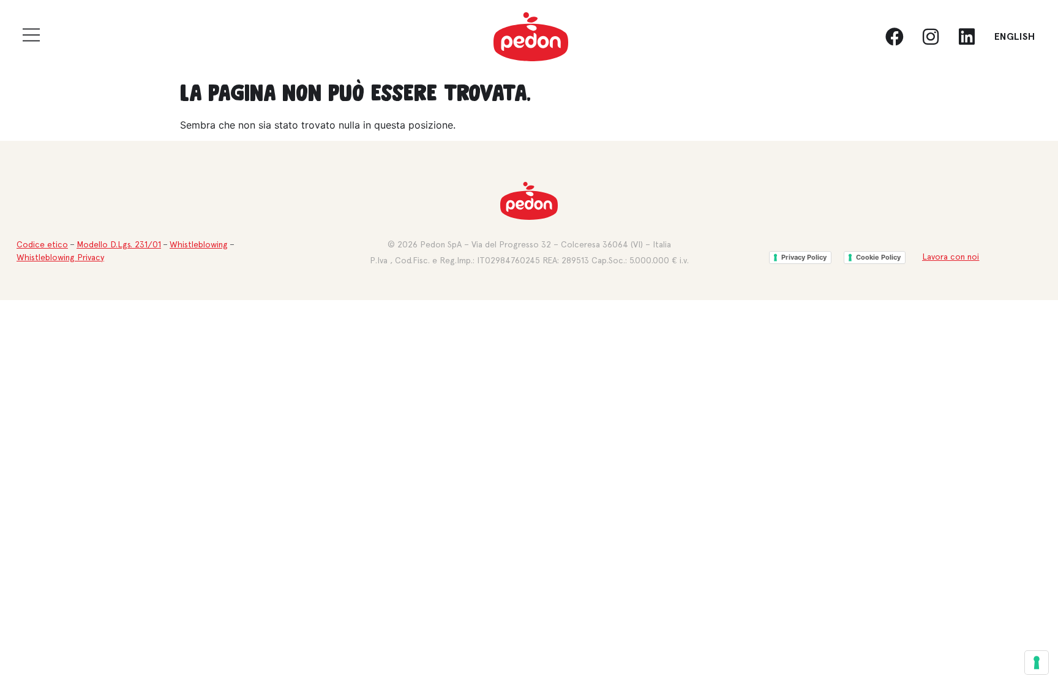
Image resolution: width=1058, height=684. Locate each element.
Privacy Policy (804, 257)
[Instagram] (930, 36)
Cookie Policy (878, 257)
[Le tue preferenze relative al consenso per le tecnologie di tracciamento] (1036, 662)
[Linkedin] (966, 36)
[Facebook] (894, 36)
